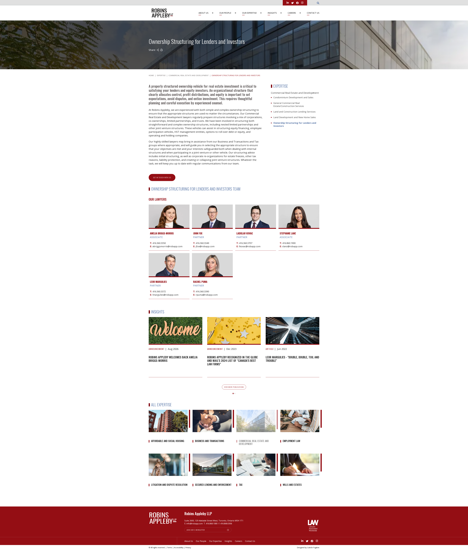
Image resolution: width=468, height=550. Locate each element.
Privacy (188, 547)
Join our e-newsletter (196, 530)
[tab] (233, 393)
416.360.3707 (245, 243)
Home (151, 75)
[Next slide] (315, 350)
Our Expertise (249, 13)
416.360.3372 (159, 291)
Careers (292, 13)
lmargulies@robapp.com (165, 294)
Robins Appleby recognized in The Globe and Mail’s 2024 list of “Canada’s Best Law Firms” (232, 360)
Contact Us (313, 13)
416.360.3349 (202, 243)
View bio (169, 222)
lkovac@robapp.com (249, 246)
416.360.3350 (159, 243)
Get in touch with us (162, 177)
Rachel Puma (200, 282)
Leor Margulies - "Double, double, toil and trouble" (292, 359)
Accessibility (178, 547)
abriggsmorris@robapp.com (167, 246)
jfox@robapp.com (205, 246)
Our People (225, 13)
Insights (272, 13)
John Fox (197, 233)
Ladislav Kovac (244, 233)
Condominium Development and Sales (293, 97)
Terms (169, 547)
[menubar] (258, 12)
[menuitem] (207, 12)
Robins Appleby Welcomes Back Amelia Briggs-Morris (173, 359)
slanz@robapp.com (292, 246)
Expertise (161, 75)
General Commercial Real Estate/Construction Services (288, 105)
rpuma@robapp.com (207, 294)
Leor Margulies (158, 282)
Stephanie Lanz (288, 233)
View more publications (234, 387)
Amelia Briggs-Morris (162, 233)
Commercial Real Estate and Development (189, 75)
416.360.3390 (202, 291)
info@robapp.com (194, 523)
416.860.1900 (289, 243)
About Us (203, 13)
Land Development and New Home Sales (294, 117)
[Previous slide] (152, 350)
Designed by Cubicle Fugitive (308, 547)
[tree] (295, 110)
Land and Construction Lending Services (294, 111)
